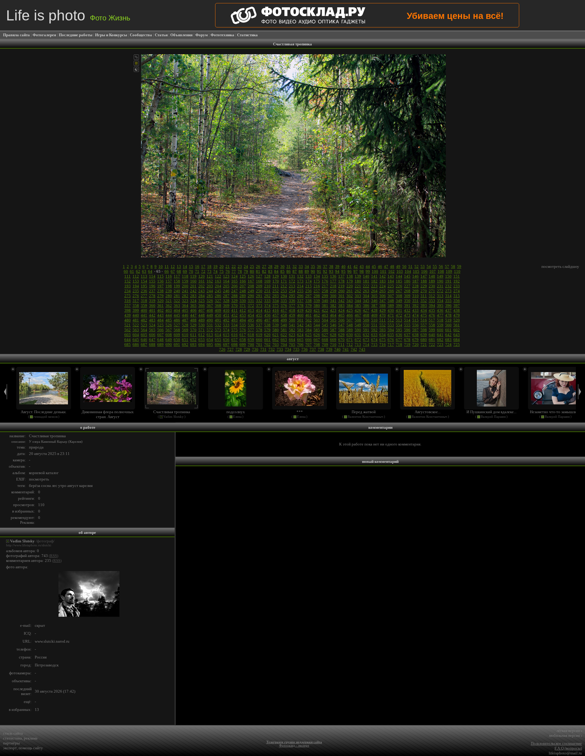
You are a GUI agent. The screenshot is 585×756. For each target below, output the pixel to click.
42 (355, 266)
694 (201, 344)
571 (201, 330)
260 (341, 291)
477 (440, 315)
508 (358, 320)
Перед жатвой (364, 412)
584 (308, 330)
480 (127, 320)
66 (167, 271)
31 (288, 266)
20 (221, 266)
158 (177, 281)
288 (234, 295)
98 (362, 271)
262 (358, 291)
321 (168, 300)
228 (415, 286)
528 (185, 325)
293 (275, 295)
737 (313, 349)
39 (337, 266)
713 (358, 344)
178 (341, 281)
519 (448, 320)
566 (160, 330)
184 (391, 281)
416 (275, 310)
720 (415, 344)
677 (399, 339)
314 (448, 295)
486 (177, 320)
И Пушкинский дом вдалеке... (491, 412)
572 (210, 330)
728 (239, 349)
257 (317, 291)
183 (382, 281)
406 (193, 310)
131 (292, 276)
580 (275, 330)
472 (399, 315)
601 (448, 330)
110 (457, 271)
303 (358, 295)
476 (432, 315)
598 (423, 330)
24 (246, 266)
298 (317, 295)
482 (144, 320)
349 (399, 300)
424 (341, 310)
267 (399, 291)
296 (300, 295)
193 (127, 286)
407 (201, 310)
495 (251, 320)
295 (292, 295)
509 (366, 320)
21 (227, 266)
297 (308, 295)
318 (144, 300)
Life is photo (68, 15)
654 (210, 339)
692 (185, 344)
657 (234, 339)
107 (432, 271)
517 (432, 320)
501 (300, 320)
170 (275, 281)
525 (160, 325)
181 (366, 281)
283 (193, 295)
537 (259, 325)
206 (234, 286)
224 (382, 286)
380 (317, 305)
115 (160, 276)
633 (374, 334)
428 (374, 310)
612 (201, 334)
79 (246, 271)
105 (416, 271)
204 (218, 286)
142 (382, 276)
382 (333, 305)
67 (173, 271)
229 (423, 286)
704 (284, 344)
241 (185, 291)
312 (432, 295)
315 (456, 295)
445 (177, 315)
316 (127, 300)
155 (152, 281)
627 (325, 334)
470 (382, 315)
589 (349, 330)
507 (349, 320)
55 (435, 266)
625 (308, 334)
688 (152, 344)
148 (432, 276)
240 (177, 291)
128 (267, 276)
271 (432, 291)
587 (333, 330)
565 (152, 330)
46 (380, 266)
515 (415, 320)
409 (218, 310)
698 (234, 344)
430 (391, 310)
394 (432, 305)
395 (440, 305)
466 (349, 315)
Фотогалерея (44, 35)
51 (410, 266)
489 (201, 320)
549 (358, 325)
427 (366, 310)
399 (136, 310)
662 (275, 339)
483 (152, 320)
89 (307, 271)
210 (267, 286)
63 (144, 271)
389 (391, 305)
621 (275, 334)
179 (349, 281)
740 (337, 349)
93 (331, 271)
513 (399, 320)
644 (127, 339)
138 (349, 276)
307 (391, 295)
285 (210, 295)
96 (349, 271)
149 (440, 276)
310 (415, 295)
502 (308, 320)
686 (136, 344)
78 (240, 271)
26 (258, 266)
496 (259, 320)
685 (127, 344)
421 (317, 310)
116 (168, 276)
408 (210, 310)
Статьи (161, 35)
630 (349, 334)
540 (284, 325)
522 (136, 325)
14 (185, 266)
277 (144, 295)
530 (201, 325)
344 (358, 300)
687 (144, 344)
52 (416, 266)
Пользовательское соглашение (556, 743)
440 (136, 315)
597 (415, 330)
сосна (46, 485)
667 (317, 339)
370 (234, 305)
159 (185, 281)
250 (259, 291)
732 (271, 349)
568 (177, 330)
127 (259, 276)
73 (209, 271)
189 (432, 281)
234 (127, 291)
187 (415, 281)
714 (366, 344)
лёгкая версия (569, 730)
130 (284, 276)
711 (341, 344)
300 (333, 295)
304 (366, 295)
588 (341, 330)
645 (136, 339)
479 (456, 315)
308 (399, 295)
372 (251, 305)
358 (136, 305)
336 (292, 300)
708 (317, 344)
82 (264, 271)
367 (210, 305)
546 (333, 325)
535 (242, 325)
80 (252, 271)
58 (453, 266)
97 (355, 271)
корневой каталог (43, 472)
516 (423, 320)
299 (325, 295)
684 (456, 339)
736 (304, 349)
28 (270, 266)
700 (251, 344)
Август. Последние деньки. (43, 412)
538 (267, 325)
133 (308, 276)
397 (456, 305)
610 (185, 334)
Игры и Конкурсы (111, 35)
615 (226, 334)
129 (275, 276)
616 (234, 334)
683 (448, 339)
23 (240, 266)
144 (399, 276)
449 (210, 315)
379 (308, 305)
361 (160, 305)
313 (440, 295)
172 (292, 281)
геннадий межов (46, 416)
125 (242, 276)
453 (242, 315)
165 (234, 281)
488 (193, 320)
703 (275, 344)
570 (193, 330)
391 (407, 305)
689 (160, 344)
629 (341, 334)
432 (407, 310)
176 (325, 281)
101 (383, 271)
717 (391, 344)
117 (177, 276)
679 (415, 339)
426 (358, 310)
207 (242, 286)
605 (144, 334)
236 (144, 291)
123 (226, 276)
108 (441, 271)
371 (242, 305)
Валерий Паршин (493, 416)
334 (275, 300)
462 (317, 315)
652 (193, 339)
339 (317, 300)
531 (210, 325)
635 (391, 334)
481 (136, 320)
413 (251, 310)
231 (440, 286)
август (72, 485)
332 (259, 300)
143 (391, 276)
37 (325, 266)
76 (227, 271)
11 (167, 266)
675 (382, 339)
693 (193, 344)
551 (374, 325)
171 (284, 281)
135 (325, 276)
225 (391, 286)
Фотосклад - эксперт (294, 745)
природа (36, 447)
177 (333, 281)
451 (226, 315)
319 (152, 300)
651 (185, 339)
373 (259, 305)
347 (382, 300)
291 (259, 295)
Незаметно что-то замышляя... (555, 412)
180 (358, 281)
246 (226, 291)
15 (191, 266)
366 (201, 305)
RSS (53, 555)
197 (160, 286)
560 (448, 325)
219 (341, 286)
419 (300, 310)
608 (168, 334)
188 (423, 281)
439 (127, 315)
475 (423, 315)
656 (226, 339)
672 (358, 339)
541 (292, 325)
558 (432, 325)
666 (308, 339)
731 (263, 349)
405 (185, 310)
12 (173, 266)
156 (160, 281)
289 (242, 295)
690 (168, 344)
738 (321, 349)
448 (201, 315)
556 (415, 325)
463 (325, 315)
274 (456, 291)
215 (308, 286)
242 (193, 291)
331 (251, 300)
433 (415, 310)
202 (201, 286)
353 (432, 300)
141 (374, 276)
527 (177, 325)
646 (144, 339)
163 (218, 281)
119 (193, 276)
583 (300, 330)
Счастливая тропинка (171, 412)
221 (358, 286)
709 (325, 344)
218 (333, 286)
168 (259, 281)
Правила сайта (16, 35)
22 (234, 266)
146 (415, 276)
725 (456, 344)
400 (144, 310)
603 (127, 334)
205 (226, 286)
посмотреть (39, 479)
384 (349, 305)
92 (325, 271)
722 (432, 344)
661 (267, 339)
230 (432, 286)
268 (407, 291)
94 (337, 271)
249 (251, 291)
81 (258, 271)
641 (440, 334)
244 (210, 291)
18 (209, 266)
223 (374, 286)
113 (144, 276)
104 (408, 271)
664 (292, 339)
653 (201, 339)
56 (441, 266)
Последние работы (75, 35)
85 (282, 271)
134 (317, 276)
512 (391, 320)
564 (144, 330)
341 (333, 300)
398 (127, 310)
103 (399, 271)
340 (325, 300)
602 (456, 330)
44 (368, 266)
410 (226, 310)
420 (308, 310)
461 (308, 315)
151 (456, 276)
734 (288, 349)
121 (210, 276)
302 (349, 295)
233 (456, 286)
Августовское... (428, 412)
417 (284, 310)
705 (292, 344)
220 (349, 286)
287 (226, 295)
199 (177, 286)
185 (399, 281)
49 (398, 266)
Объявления (181, 35)
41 (349, 266)
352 (423, 300)
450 (218, 315)
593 (382, 330)
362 (168, 305)
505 (333, 320)
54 (429, 266)
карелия (86, 485)
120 (201, 276)
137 (341, 276)
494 (242, 320)
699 (242, 344)
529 (193, 325)
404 (177, 310)
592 (374, 330)
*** (299, 412)
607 (160, 334)
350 (407, 300)
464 (333, 315)
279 (160, 295)
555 (407, 325)
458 (284, 315)
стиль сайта (13, 733)
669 (333, 339)
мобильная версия (565, 735)
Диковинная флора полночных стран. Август (108, 414)
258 (325, 291)
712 (349, 344)
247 (234, 291)
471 (391, 315)
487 (185, 320)
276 (136, 295)
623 (292, 334)
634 (382, 334)
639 (423, 334)
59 (459, 266)
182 (374, 281)
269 (415, 291)
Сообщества (141, 35)
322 (177, 300)
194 (136, 286)
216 (317, 286)
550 (366, 325)
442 (152, 315)
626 (317, 334)
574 (226, 330)
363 (177, 305)
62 (138, 271)
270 (423, 291)
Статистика (247, 35)
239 (168, 291)
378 (300, 305)
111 (127, 276)
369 (226, 305)
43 (362, 266)
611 (193, 334)
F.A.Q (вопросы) (568, 748)
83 (270, 271)
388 (382, 305)
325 (201, 300)
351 (415, 300)
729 (247, 349)
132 (300, 276)
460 (300, 315)
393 (423, 305)
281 (177, 295)
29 (276, 266)
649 (168, 339)
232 (448, 286)
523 (144, 325)
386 (366, 305)
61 (132, 271)
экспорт (10, 748)
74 (215, 271)
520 (456, 320)
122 (218, 276)
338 (308, 300)
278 (152, 295)
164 (226, 281)
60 (126, 271)
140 (366, 276)
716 (382, 344)
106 (424, 271)
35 (313, 266)
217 (325, 286)
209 (259, 286)
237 (152, 291)
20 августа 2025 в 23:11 (49, 453)
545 (325, 325)
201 (193, 286)
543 (308, 325)
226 (399, 286)
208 (251, 286)
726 (222, 349)
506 (341, 320)
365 (193, 305)
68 (179, 271)
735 (296, 349)
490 (210, 320)
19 (215, 266)
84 (276, 271)
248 (242, 291)
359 (144, 305)
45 (374, 266)
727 (230, 349)
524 (152, 325)
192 (456, 281)
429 (382, 310)
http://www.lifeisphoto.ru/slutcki (28, 545)
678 (407, 339)
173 (300, 281)
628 (333, 334)
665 (300, 339)
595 (399, 330)
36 (319, 266)
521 (127, 325)
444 (168, 315)
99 (368, 271)
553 (391, 325)
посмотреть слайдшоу (560, 266)
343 (349, 300)
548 (349, 325)
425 (349, 310)
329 (234, 300)
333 (267, 300)
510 (374, 320)
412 (242, 310)
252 (275, 291)
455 (259, 315)
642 (448, 334)
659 (251, 339)
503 (317, 320)
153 (136, 281)
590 (358, 330)
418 (292, 310)
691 (177, 344)
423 (333, 310)
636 (399, 334)
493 (234, 320)
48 (392, 266)
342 (341, 300)
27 (264, 266)
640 (432, 334)
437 (448, 310)
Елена (237, 416)
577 (251, 330)
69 (185, 271)
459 (292, 315)
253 (284, 291)
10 (160, 266)
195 (144, 286)
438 (456, 310)
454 (251, 315)
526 (168, 325)
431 (399, 310)
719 (407, 344)
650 (177, 339)
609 (177, 334)
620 (267, 334)
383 (341, 305)
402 (160, 310)
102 (391, 271)
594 (391, 330)
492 (226, 320)
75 (221, 271)
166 (242, 281)
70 (191, 271)
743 (362, 349)
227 (407, 286)
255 (300, 291)
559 (440, 325)
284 (201, 295)
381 (325, 305)
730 (255, 349)
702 (267, 344)
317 (136, 300)
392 (415, 305)
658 (242, 339)
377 (292, 305)
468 (366, 315)
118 (185, 276)
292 (267, 295)
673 (366, 339)
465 (341, 315)
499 (284, 320)
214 (300, 286)
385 (358, 305)
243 (201, 291)
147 (423, 276)
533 (226, 325)
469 (374, 315)
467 (358, 315)
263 (366, 291)
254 (292, 291)
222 (366, 286)
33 (301, 266)
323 (185, 300)
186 (407, 281)
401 (152, 310)
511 (382, 320)
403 (168, 310)
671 (349, 339)
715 (374, 344)
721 (423, 344)
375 (275, 305)
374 (267, 305)
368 (218, 305)
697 (226, 344)
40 (343, 266)
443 (160, 315)
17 (203, 266)
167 (251, 281)
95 (343, 271)
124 (234, 276)
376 (284, 305)
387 (374, 305)
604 (136, 334)
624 (300, 334)
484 (160, 320)
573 (218, 330)
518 (440, 320)
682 (440, 339)
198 (168, 286)
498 (275, 320)
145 (407, 276)
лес (54, 485)
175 (317, 281)
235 (136, 291)
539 (275, 325)
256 (308, 291)
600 (440, 330)
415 (267, 310)
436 (440, 310)
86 (288, 271)
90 (313, 271)
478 (448, 315)
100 (375, 271)
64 (150, 271)
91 (319, 271)
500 (292, 320)
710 (333, 344)
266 (391, 291)
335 (284, 300)
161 (201, 281)
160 (193, 281)
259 (333, 291)
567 (168, 330)
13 (179, 266)
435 (432, 310)
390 (399, 305)
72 (203, 271)
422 (325, 310)
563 (136, 330)
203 (210, 286)
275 (127, 295)
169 (267, 281)
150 (448, 276)
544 (317, 325)
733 (280, 349)
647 (152, 339)
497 (267, 320)
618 (251, 334)
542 (300, 325)
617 (242, 334)
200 (185, 286)
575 (234, 330)
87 (294, 271)
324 (193, 300)
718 (399, 344)
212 (284, 286)
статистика (12, 738)
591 (366, 330)
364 (185, 305)
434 (423, 310)
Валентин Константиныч (365, 416)
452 (234, 315)
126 (251, 276)
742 (354, 349)
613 (210, 334)
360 (152, 305)
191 (448, 281)
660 (259, 339)
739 (329, 349)
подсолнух (235, 412)
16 (197, 266)
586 (325, 330)
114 (152, 276)
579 (267, 330)
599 (432, 330)
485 (168, 320)
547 (341, 325)
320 (160, 300)
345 (366, 300)
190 (440, 281)
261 (349, 291)
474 (415, 315)
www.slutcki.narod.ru (52, 641)
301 (341, 295)
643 (456, 334)
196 (152, 286)
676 (391, 339)
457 (275, 315)
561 (456, 325)
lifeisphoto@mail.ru (565, 753)
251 (267, 291)
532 (218, 325)
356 (456, 300)
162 (210, 281)
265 (382, 291)
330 (242, 300)
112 (136, 276)
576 (242, 330)
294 (284, 295)
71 (197, 271)
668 (325, 339)
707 (308, 344)
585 (317, 330)
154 (144, 281)
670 (341, 339)
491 (218, 320)
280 (168, 295)
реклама (30, 738)
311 (423, 295)
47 (386, 266)
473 (407, 315)
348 (391, 300)
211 (275, 286)
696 (218, 344)
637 (407, 334)
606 (152, 334)
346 (374, 300)
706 (300, 344)
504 (325, 320)
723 (440, 344)
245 (218, 291)
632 (366, 334)
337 (300, 300)
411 (234, 310)
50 (404, 266)
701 (259, 344)
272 (440, 291)
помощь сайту (31, 748)
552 (382, 325)
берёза (34, 485)
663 (284, 339)
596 (407, 330)
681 (432, 339)
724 (448, 344)
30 (282, 266)
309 (407, 295)
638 (415, 334)
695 (210, 344)
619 (259, 334)
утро (62, 485)
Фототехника (222, 35)
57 (447, 266)
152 (127, 281)
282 (185, 295)
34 (307, 266)
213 (292, 286)
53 (422, 266)
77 (234, 271)
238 (160, 291)
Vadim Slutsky (173, 416)
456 (267, 315)
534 (234, 325)
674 (374, 339)
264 (374, 291)
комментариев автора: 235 (28, 560)
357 (127, 305)
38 (331, 266)
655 (218, 339)
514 (407, 320)
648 (160, 339)
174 (308, 281)
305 (374, 295)
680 (423, 339)
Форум (201, 35)
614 (218, 334)
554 (399, 325)
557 (423, 325)
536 (251, 325)
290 (251, 295)
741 (345, 349)
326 (210, 300)
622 (284, 334)
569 (185, 330)
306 (382, 295)
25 (252, 266)
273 (448, 291)
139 (358, 276)
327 (218, 300)
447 (193, 315)
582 (292, 330)
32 (294, 266)
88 (301, 271)
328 (226, 300)
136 (333, 276)
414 (259, 310)
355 (448, 300)
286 (218, 295)
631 (358, 334)
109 (449, 271)
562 (127, 330)
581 (284, 330)
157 (168, 281)
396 (448, 305)
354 (440, 300)
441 (144, 315)
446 (185, 315)
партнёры (11, 743)
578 (259, 330)
